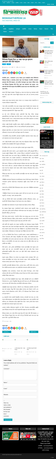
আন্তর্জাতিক (8, 2)
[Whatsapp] (17, 73)
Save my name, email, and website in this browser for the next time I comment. (7, 409)
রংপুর (42, 214)
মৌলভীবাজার (43, 211)
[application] (28, 436)
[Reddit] (9, 73)
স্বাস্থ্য (42, 235)
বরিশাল (42, 194)
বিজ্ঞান (29, 2)
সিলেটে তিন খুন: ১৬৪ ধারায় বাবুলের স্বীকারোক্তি (44, 92)
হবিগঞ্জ (42, 238)
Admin (14, 67)
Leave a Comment (21, 67)
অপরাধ (21, 2)
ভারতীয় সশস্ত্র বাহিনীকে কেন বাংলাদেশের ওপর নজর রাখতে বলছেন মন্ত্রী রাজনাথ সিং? (34, 331)
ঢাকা (42, 188)
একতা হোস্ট (48, 147)
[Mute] (32, 439)
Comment (7, 369)
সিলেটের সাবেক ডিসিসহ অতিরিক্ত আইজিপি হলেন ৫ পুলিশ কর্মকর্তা (49, 72)
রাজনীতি (17, 2)
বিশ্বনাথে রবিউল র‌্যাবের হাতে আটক (49, 62)
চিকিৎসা (42, 182)
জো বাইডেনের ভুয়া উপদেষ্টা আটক (31, 349)
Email (6, 388)
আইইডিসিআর (50, 145)
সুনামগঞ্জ (42, 232)
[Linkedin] (11, 73)
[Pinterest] (14, 73)
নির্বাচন (42, 191)
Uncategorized (44, 155)
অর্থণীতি (42, 161)
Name (6, 382)
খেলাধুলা (13, 2)
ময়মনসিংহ (43, 209)
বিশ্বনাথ (39, 2)
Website (6, 394)
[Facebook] (3, 73)
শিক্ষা (36, 2)
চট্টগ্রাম (42, 179)
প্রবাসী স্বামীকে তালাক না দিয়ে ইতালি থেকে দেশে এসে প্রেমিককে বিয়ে (49, 52)
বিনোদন (32, 2)
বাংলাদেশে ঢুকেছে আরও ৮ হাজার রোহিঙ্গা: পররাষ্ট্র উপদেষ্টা (7, 331)
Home (52, 457)
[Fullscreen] (34, 439)
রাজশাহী (42, 220)
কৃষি (42, 170)
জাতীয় (4, 2)
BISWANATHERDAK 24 (14, 18)
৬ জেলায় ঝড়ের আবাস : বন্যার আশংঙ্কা (20, 349)
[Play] (21, 439)
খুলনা (42, 173)
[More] (22, 73)
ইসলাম (25, 2)
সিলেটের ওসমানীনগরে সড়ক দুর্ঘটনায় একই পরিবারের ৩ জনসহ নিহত (49, 82)
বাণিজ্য (42, 197)
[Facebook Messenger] (19, 73)
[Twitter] (6, 73)
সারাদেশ (43, 2)
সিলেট (42, 229)
